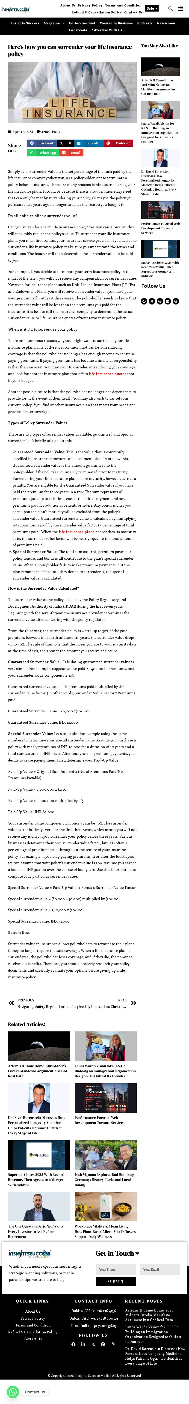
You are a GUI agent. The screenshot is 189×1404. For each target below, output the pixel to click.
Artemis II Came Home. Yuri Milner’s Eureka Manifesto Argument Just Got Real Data (37, 1071)
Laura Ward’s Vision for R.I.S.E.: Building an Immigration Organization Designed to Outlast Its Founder (105, 1071)
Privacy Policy (90, 5)
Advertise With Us (107, 30)
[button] (180, 8)
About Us (68, 5)
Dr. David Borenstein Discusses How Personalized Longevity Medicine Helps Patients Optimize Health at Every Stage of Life (36, 1125)
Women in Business (116, 23)
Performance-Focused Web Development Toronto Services (99, 1120)
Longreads (78, 30)
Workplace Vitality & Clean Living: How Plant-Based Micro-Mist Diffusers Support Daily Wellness (105, 1231)
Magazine (52, 23)
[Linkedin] (168, 301)
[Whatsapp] (13, 1392)
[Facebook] (144, 301)
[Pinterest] (160, 301)
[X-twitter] (152, 301)
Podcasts (145, 23)
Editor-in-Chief (82, 23)
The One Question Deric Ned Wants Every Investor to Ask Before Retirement (35, 1231)
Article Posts (50, 131)
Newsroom (166, 23)
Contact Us (133, 12)
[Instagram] (176, 301)
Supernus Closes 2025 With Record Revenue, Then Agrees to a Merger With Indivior (36, 1179)
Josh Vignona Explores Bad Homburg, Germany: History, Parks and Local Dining (105, 1179)
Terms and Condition (123, 5)
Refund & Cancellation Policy (97, 12)
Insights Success (25, 23)
